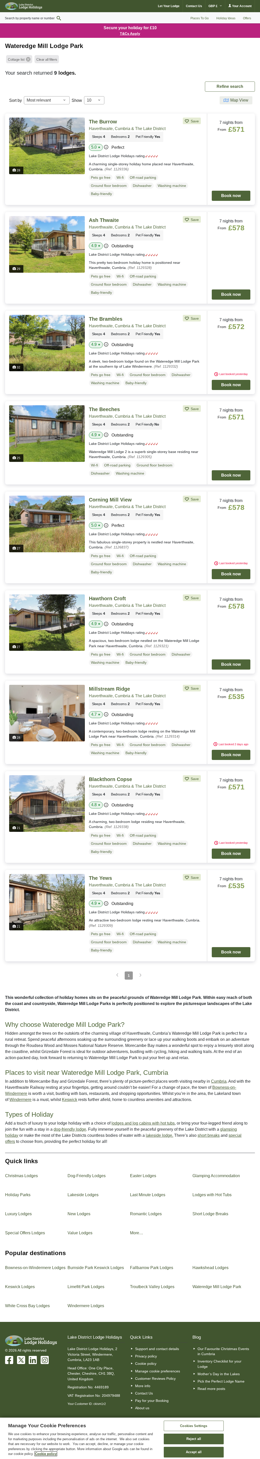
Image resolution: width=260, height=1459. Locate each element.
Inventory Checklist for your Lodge (219, 1363)
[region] (130, 1438)
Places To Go (199, 18)
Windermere (20, 1099)
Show (77, 100)
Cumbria (218, 1081)
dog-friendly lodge (70, 1129)
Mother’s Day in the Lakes (219, 1374)
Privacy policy (146, 1356)
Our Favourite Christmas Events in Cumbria (223, 1351)
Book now (231, 195)
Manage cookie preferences (157, 1371)
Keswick (69, 1099)
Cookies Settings (193, 1426)
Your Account (241, 6)
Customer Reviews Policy (155, 1378)
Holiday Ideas (225, 18)
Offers (247, 18)
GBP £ (213, 6)
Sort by (15, 100)
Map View (239, 100)
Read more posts (211, 1389)
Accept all (194, 1452)
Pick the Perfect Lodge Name (221, 1381)
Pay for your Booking (152, 1401)
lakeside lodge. (159, 1135)
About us (142, 1408)
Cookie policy (145, 1363)
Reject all (193, 1439)
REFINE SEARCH (230, 86)
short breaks (209, 1135)
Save (194, 121)
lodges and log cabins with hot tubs (143, 1123)
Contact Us (194, 6)
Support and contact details (157, 1349)
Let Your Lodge (169, 6)
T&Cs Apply (130, 33)
